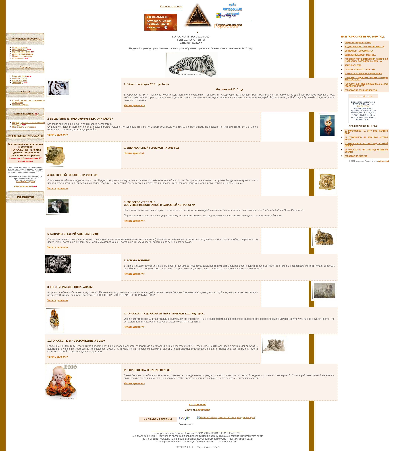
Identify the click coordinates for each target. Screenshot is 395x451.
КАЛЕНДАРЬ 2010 (353, 65)
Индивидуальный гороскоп (24, 127)
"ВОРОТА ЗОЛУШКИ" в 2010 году (360, 69)
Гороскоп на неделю (21, 52)
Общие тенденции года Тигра (358, 43)
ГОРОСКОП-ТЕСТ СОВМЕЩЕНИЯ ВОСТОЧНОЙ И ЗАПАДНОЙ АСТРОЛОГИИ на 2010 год (366, 60)
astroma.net (383, 161)
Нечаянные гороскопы (22, 56)
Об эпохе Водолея (20, 105)
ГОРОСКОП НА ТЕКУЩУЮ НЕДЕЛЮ (361, 90)
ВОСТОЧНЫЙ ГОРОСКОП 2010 (359, 51)
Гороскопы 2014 (19, 50)
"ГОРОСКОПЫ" (363, 106)
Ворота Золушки (19, 76)
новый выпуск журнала (23, 186)
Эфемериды (17, 83)
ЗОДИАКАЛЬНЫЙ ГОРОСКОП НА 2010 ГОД (364, 47)
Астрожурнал (18, 58)
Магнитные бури (19, 80)
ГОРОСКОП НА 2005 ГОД (356, 156)
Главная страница (171, 6)
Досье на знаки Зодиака (22, 54)
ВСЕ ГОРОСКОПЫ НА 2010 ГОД (362, 36)
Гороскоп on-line (19, 78)
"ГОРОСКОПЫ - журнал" (25, 182)
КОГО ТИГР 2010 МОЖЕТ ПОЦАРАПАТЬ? (363, 74)
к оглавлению (197, 404)
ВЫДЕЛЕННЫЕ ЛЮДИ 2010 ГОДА (360, 55)
